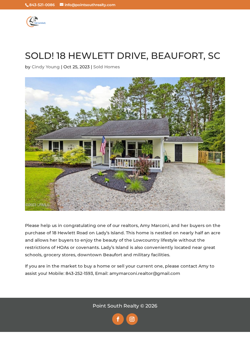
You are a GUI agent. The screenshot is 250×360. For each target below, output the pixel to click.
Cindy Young (46, 67)
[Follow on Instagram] (132, 319)
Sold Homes (106, 67)
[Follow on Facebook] (118, 319)
